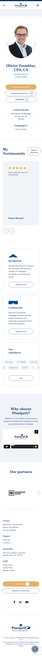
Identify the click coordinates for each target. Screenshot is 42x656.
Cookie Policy (7, 567)
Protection (6, 540)
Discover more (21, 284)
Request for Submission (21, 591)
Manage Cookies (9, 570)
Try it (21, 378)
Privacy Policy (8, 565)
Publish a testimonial (34, 151)
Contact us (6, 543)
